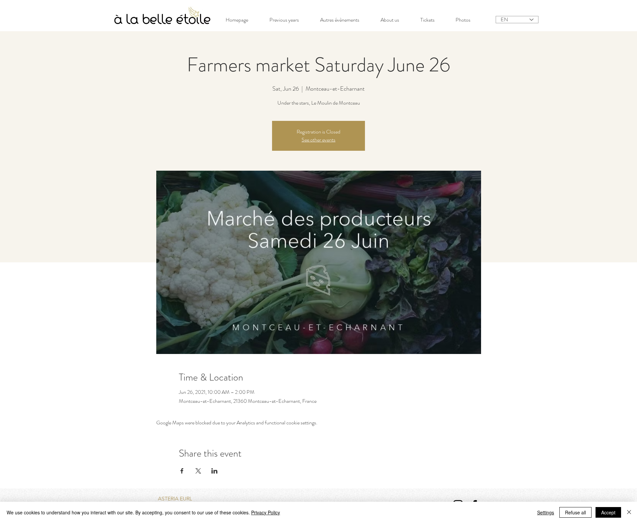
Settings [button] (545, 512)
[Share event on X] (198, 471)
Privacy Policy (265, 512)
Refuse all (575, 512)
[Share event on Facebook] (182, 471)
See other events (318, 139)
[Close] (629, 512)
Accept (608, 512)
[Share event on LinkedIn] (214, 471)
